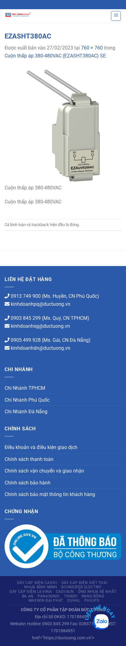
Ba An (28, 596)
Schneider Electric (81, 587)
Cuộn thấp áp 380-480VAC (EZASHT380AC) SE (55, 56)
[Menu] (116, 16)
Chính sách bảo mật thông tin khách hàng (50, 494)
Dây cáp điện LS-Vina (30, 591)
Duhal (73, 600)
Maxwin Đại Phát (45, 600)
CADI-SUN (65, 591)
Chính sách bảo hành (27, 483)
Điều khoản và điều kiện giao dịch (41, 447)
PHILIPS (91, 600)
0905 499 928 (26, 340)
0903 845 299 (26, 318)
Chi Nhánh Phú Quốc (27, 400)
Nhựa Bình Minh (40, 587)
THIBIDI (70, 596)
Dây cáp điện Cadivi (37, 583)
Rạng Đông (93, 596)
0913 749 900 (26, 296)
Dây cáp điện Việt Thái (84, 583)
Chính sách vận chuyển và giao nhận (44, 471)
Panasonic (49, 596)
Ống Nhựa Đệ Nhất (97, 591)
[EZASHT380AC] (63, 125)
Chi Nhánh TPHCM (25, 388)
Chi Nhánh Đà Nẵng (26, 411)
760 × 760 (92, 48)
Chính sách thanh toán (29, 459)
